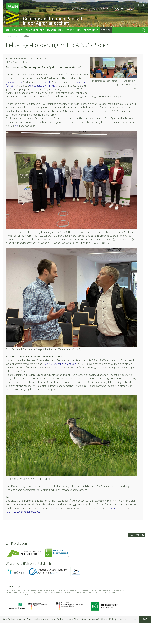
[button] (115, 619)
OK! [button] (145, 619)
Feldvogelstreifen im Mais (43, 85)
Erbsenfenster (44, 82)
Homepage (112, 508)
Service (8, 36)
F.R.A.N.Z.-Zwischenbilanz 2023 (60, 364)
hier (16, 125)
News (15, 36)
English (140, 4)
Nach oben (137, 535)
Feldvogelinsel (15, 82)
